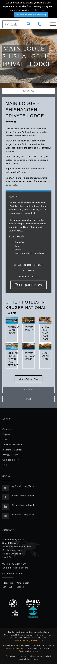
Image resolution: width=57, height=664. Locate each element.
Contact (6, 429)
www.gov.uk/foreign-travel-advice (28, 640)
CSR (4, 465)
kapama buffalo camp (30, 356)
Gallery (28, 389)
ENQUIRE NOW (30, 285)
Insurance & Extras (12, 449)
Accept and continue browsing (31, 14)
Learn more (41, 10)
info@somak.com (19, 567)
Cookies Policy (10, 460)
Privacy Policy (10, 454)
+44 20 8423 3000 (16, 564)
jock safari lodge (45, 356)
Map (28, 398)
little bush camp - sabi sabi (45, 333)
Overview (28, 91)
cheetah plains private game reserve (13, 359)
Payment (6, 434)
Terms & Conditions (13, 444)
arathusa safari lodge (13, 330)
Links (5, 439)
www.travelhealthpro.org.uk (17, 648)
